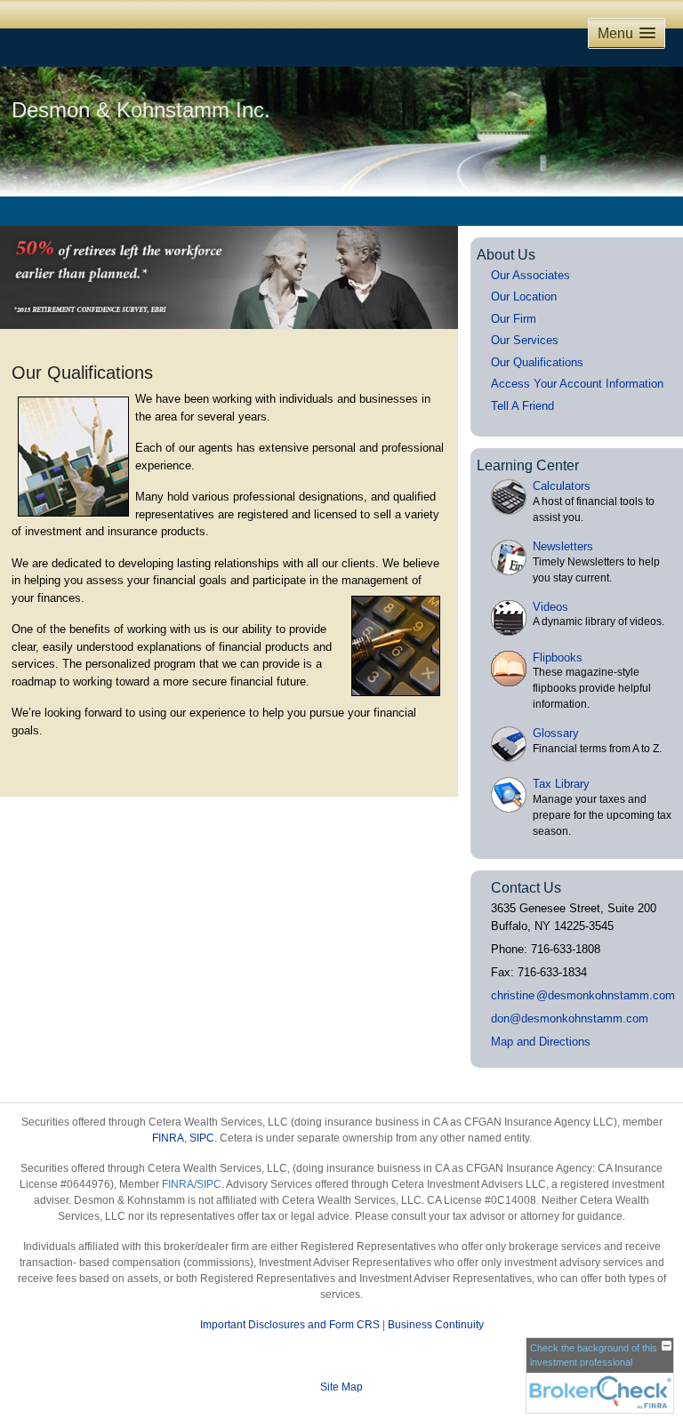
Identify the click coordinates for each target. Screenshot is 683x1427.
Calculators (562, 486)
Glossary (556, 733)
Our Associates (530, 275)
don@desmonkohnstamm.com (569, 1018)
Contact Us (526, 887)
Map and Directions (541, 1041)
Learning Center (528, 465)
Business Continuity (436, 1325)
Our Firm (513, 318)
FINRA (168, 1138)
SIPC (201, 1138)
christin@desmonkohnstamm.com (583, 995)
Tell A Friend (522, 406)
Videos (550, 606)
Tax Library (561, 783)
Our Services (524, 340)
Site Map (341, 1387)
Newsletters (563, 546)
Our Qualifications (537, 362)
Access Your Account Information (577, 383)
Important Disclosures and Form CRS (290, 1325)
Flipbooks (558, 657)
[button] (626, 33)
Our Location (524, 296)
